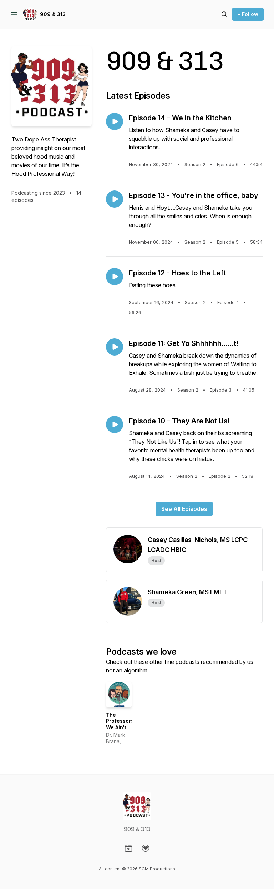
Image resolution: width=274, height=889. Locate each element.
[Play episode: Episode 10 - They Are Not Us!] (114, 424)
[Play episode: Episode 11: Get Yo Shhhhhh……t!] (114, 347)
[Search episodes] (224, 14)
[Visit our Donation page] (145, 848)
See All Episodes (184, 508)
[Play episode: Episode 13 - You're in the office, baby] (114, 199)
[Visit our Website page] (128, 848)
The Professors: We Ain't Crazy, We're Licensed (120, 730)
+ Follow (247, 14)
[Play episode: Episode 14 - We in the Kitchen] (114, 121)
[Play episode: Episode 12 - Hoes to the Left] (114, 276)
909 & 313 (53, 14)
